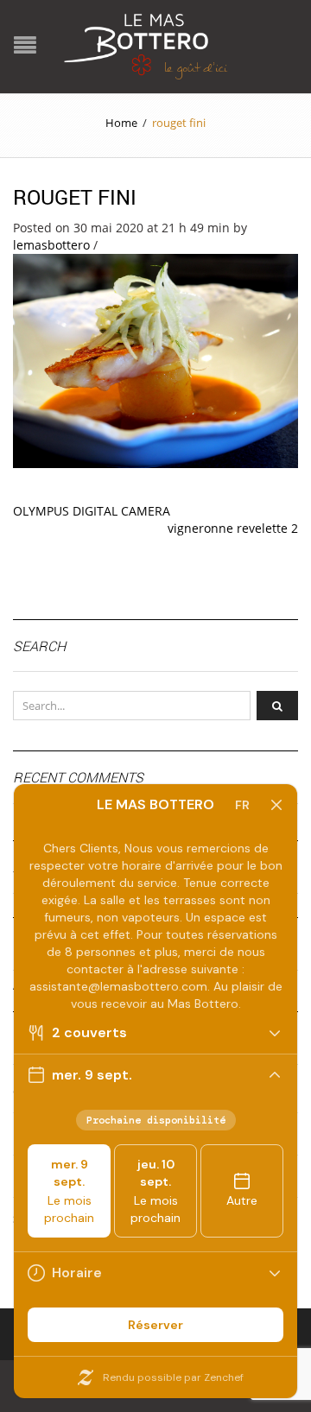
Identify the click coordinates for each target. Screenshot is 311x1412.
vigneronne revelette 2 (233, 528)
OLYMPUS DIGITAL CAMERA (91, 511)
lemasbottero (51, 245)
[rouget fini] (155, 359)
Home (121, 122)
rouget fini (74, 197)
